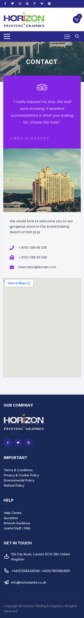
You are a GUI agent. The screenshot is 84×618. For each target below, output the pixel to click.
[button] (8, 180)
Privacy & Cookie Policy (21, 475)
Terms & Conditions (18, 470)
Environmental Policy (19, 480)
